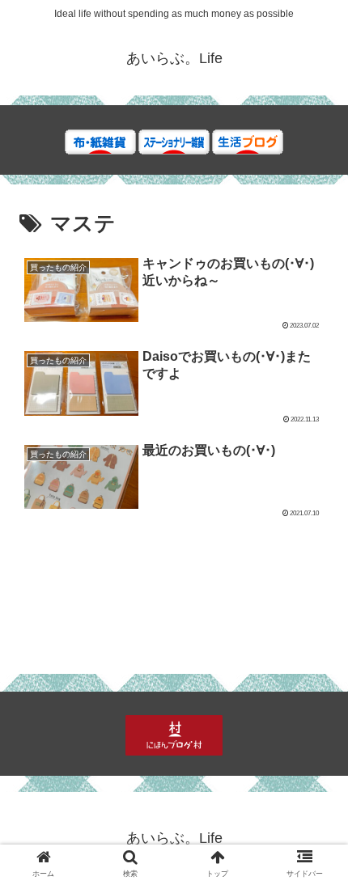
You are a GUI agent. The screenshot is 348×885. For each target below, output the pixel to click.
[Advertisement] (174, 573)
